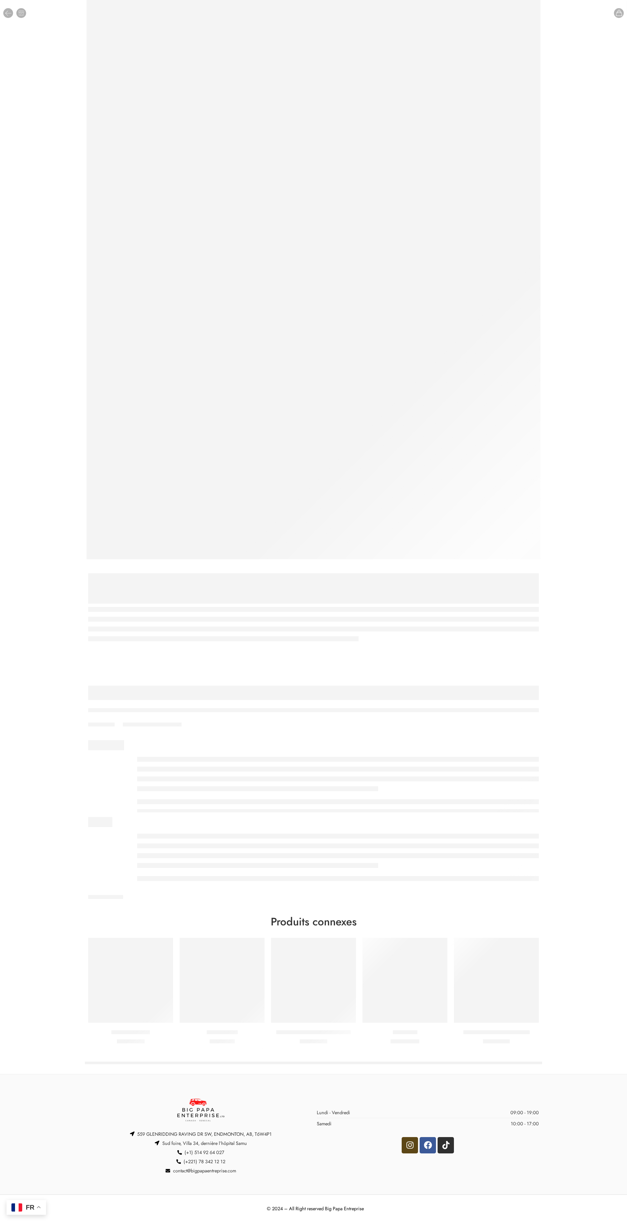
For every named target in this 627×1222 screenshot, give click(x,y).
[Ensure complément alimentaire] (313, 980)
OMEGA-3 (405, 1032)
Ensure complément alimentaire (313, 1032)
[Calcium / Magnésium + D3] (496, 980)
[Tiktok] (446, 1145)
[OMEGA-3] (404, 980)
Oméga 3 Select (130, 1032)
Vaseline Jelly (222, 1032)
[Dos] (8, 13)
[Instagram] (410, 1145)
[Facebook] (428, 1145)
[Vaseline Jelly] (222, 980)
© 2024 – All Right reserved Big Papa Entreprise (315, 1208)
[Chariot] (619, 13)
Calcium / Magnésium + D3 (496, 1032)
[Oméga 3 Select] (130, 980)
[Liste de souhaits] (163, 947)
